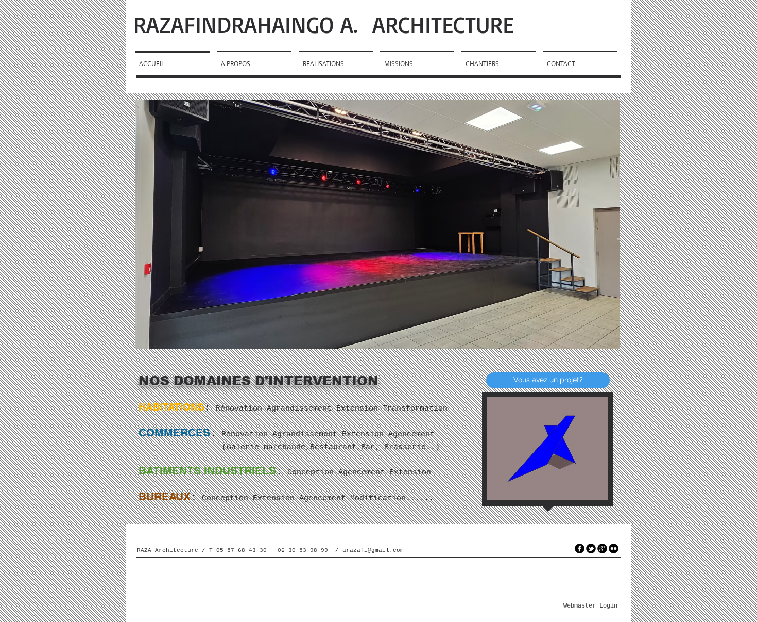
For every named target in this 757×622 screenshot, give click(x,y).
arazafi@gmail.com (373, 550)
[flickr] (613, 548)
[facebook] (579, 548)
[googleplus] (602, 548)
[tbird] (591, 548)
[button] (377, 224)
